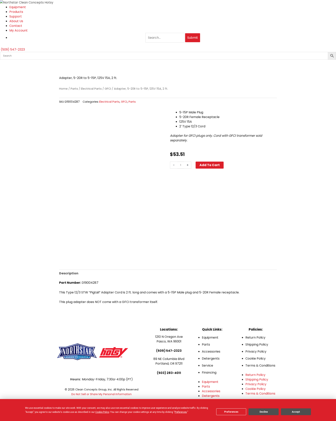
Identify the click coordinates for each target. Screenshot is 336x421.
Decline (264, 411)
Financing (209, 372)
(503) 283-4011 (169, 373)
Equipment (17, 7)
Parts (74, 89)
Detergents (211, 358)
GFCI (108, 89)
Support (15, 16)
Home (63, 89)
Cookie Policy (255, 358)
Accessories (211, 351)
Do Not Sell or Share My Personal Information (101, 394)
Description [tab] (68, 273)
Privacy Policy (255, 351)
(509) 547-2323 (169, 350)
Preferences (231, 411)
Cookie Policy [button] (102, 412)
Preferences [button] (181, 412)
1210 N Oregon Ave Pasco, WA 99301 (169, 339)
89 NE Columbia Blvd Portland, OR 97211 (168, 361)
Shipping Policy (256, 344)
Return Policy (255, 337)
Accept (296, 411)
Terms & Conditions (260, 365)
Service (207, 365)
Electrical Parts (91, 89)
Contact (15, 26)
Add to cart (210, 165)
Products (16, 12)
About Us (16, 21)
